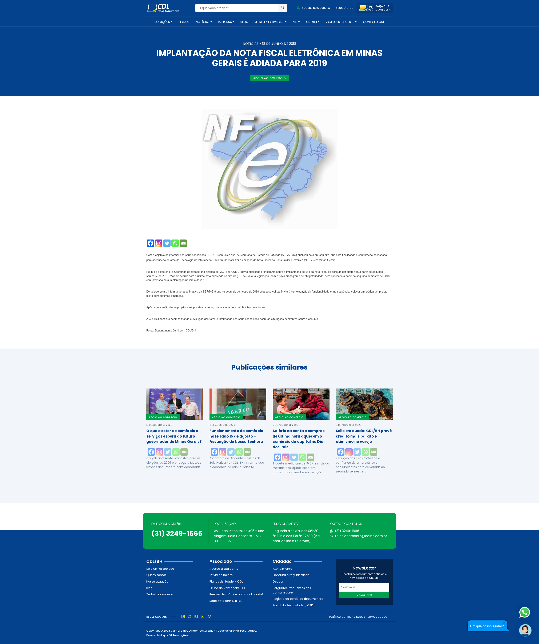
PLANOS (184, 22)
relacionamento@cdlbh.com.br (361, 536)
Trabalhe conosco (159, 594)
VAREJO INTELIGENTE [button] (340, 22)
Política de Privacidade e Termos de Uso (358, 617)
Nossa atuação (157, 581)
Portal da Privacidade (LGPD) (294, 605)
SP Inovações (178, 635)
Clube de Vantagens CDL (227, 588)
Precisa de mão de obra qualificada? (236, 594)
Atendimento (282, 569)
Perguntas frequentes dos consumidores (292, 590)
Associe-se (344, 8)
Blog (244, 22)
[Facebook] (150, 243)
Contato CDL (373, 22)
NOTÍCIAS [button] (202, 22)
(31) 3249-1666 (177, 533)
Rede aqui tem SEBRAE (225, 601)
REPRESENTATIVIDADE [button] (269, 22)
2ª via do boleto (221, 575)
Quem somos (156, 575)
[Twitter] (167, 243)
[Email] (183, 243)
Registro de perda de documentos (298, 599)
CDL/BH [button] (311, 22)
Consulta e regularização (291, 575)
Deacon (278, 581)
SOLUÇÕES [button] (162, 22)
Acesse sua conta (315, 8)
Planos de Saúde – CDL (226, 581)
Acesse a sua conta (224, 569)
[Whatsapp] (175, 243)
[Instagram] (158, 243)
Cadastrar (364, 594)
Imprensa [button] (225, 22)
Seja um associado (160, 569)
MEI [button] (295, 22)
